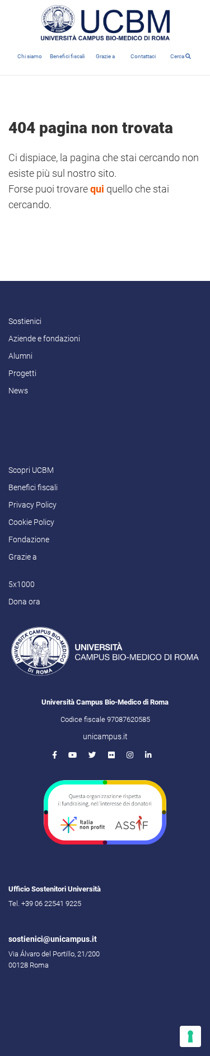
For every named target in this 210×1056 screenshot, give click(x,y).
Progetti (22, 373)
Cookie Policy (31, 522)
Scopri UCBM (31, 470)
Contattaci (143, 56)
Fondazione (28, 539)
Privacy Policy (32, 504)
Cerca (177, 56)
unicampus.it (105, 736)
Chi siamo (29, 56)
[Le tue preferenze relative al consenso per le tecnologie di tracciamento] (190, 1036)
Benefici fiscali (67, 56)
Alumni (20, 355)
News (18, 390)
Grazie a (105, 56)
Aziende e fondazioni (44, 338)
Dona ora (24, 601)
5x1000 (21, 584)
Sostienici (24, 321)
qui (97, 189)
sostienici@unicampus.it (52, 939)
